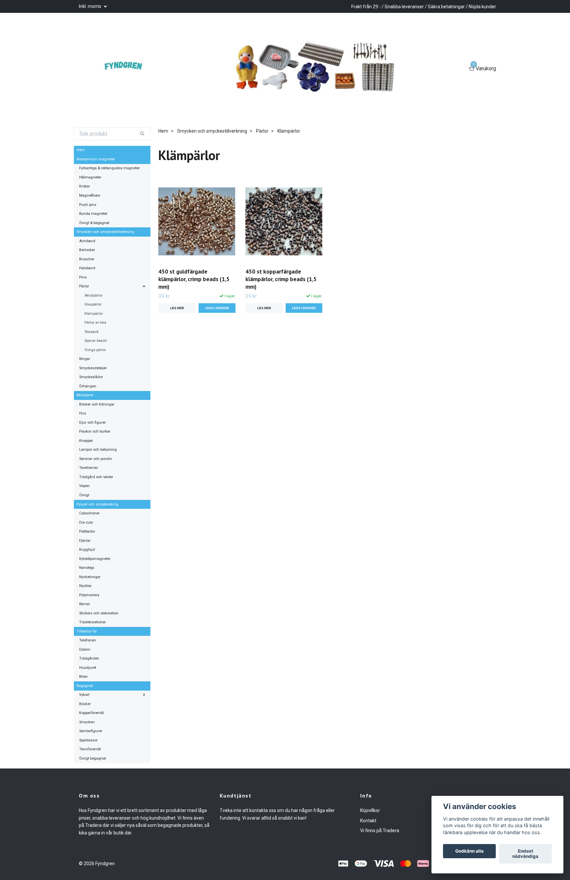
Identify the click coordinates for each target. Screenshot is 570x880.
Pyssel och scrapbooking (97, 504)
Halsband (87, 268)
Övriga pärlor (95, 350)
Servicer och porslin (95, 459)
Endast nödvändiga (525, 854)
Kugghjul (87, 549)
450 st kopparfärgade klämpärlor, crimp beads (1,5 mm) (281, 279)
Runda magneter (93, 214)
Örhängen (87, 386)
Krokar (84, 186)
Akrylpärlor (93, 295)
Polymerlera (89, 595)
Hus (82, 413)
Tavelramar (88, 468)
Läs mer (177, 308)
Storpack (91, 332)
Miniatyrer (85, 395)
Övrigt (84, 495)
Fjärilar (85, 540)
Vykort (84, 695)
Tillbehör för (87, 631)
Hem (81, 150)
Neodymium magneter (96, 159)
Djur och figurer (92, 422)
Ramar (84, 604)
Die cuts (86, 522)
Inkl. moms (90, 6)
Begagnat (85, 686)
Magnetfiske (89, 195)
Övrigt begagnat (92, 758)
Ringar (84, 359)
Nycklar (85, 586)
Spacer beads (95, 341)
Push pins (87, 205)
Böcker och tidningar (96, 404)
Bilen (83, 676)
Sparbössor (88, 740)
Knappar (86, 441)
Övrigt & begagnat (94, 223)
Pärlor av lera (95, 322)
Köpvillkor (370, 810)
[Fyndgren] (126, 69)
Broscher (86, 259)
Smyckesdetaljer (93, 368)
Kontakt (368, 820)
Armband (87, 241)
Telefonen (87, 640)
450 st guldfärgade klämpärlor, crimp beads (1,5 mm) (194, 279)
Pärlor (84, 286)
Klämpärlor (93, 313)
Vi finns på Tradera (379, 830)
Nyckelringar (90, 577)
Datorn (84, 649)
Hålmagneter (90, 177)
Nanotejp (86, 568)
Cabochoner (89, 513)
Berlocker (87, 250)
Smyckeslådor (91, 377)
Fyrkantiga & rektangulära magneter (109, 168)
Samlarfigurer (90, 731)
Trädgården (89, 658)
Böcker (85, 704)
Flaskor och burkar (95, 431)
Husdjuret (87, 668)
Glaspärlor (93, 304)
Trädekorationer (92, 622)
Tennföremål (90, 749)
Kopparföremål (91, 713)
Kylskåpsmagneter (95, 559)
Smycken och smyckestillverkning (105, 232)
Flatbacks (87, 531)
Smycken (87, 722)
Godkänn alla (469, 851)
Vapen (84, 486)
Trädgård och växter (96, 477)
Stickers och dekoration (98, 613)
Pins (83, 277)
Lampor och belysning (98, 449)
